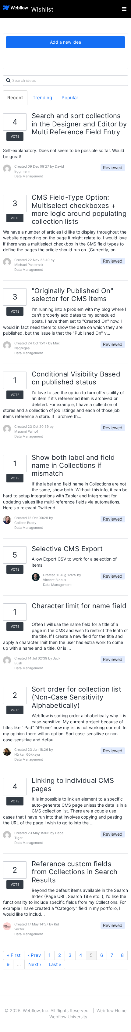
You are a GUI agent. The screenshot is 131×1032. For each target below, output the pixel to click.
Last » (55, 964)
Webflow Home (111, 1010)
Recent (15, 97)
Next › (34, 964)
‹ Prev (34, 955)
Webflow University (68, 1016)
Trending (42, 97)
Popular (70, 97)
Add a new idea (65, 42)
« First (13, 955)
